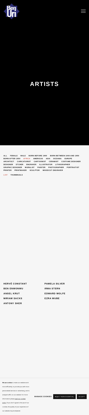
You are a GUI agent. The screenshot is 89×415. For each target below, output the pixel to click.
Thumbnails (17, 175)
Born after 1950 (11, 158)
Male (23, 156)
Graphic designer (12, 167)
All (5, 156)
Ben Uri (11, 11)
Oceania (57, 158)
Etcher (19, 164)
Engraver (31, 164)
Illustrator (45, 164)
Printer (7, 170)
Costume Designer (71, 161)
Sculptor (35, 170)
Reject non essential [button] (64, 397)
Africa (26, 158)
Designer (8, 164)
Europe (68, 158)
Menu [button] (82, 11)
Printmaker (20, 170)
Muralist (30, 167)
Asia (48, 158)
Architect (8, 161)
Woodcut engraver (53, 170)
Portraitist (73, 167)
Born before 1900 (38, 156)
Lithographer (62, 164)
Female (14, 156)
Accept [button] (82, 397)
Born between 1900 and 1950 (64, 156)
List (5, 175)
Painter (41, 167)
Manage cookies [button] (43, 396)
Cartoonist (40, 161)
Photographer (56, 167)
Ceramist (54, 161)
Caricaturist (24, 161)
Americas (38, 158)
